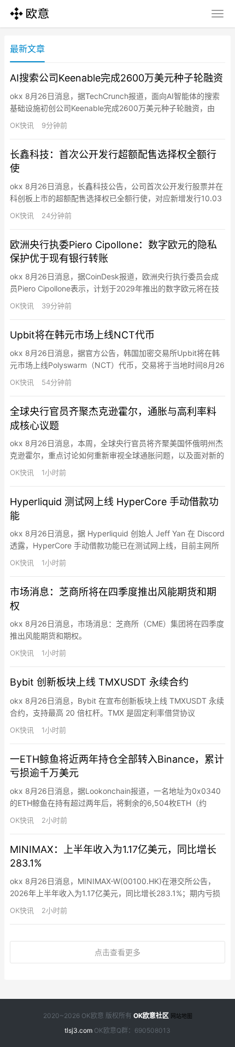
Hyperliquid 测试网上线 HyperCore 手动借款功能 (114, 508)
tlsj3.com (78, 1030)
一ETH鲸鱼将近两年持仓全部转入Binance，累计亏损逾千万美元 (117, 766)
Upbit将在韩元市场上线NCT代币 (82, 335)
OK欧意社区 (151, 1015)
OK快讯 (22, 125)
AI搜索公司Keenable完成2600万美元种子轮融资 (116, 78)
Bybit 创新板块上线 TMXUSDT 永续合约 (99, 682)
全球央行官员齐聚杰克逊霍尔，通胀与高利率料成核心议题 (113, 418)
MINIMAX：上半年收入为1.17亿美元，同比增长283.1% (113, 856)
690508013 (152, 1030)
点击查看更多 (117, 952)
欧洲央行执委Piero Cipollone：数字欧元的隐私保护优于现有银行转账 (113, 251)
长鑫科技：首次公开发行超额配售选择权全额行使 (113, 161)
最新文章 (27, 48)
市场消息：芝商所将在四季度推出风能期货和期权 (113, 598)
